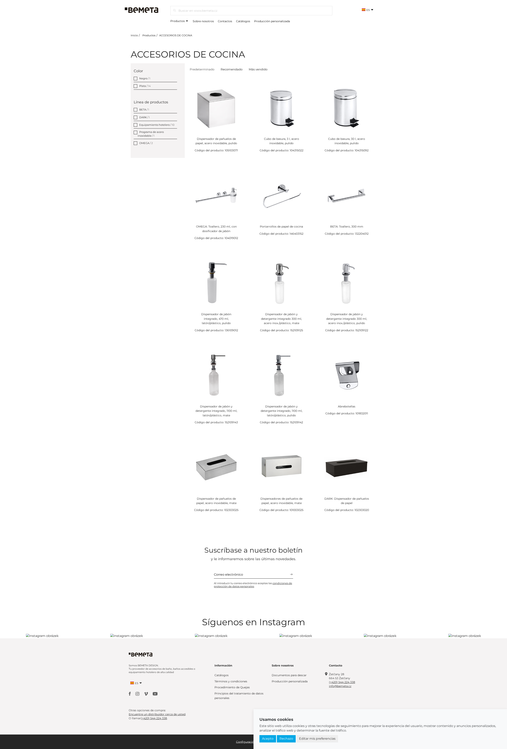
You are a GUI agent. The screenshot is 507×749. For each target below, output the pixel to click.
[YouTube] (155, 693)
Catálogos (243, 21)
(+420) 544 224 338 (342, 682)
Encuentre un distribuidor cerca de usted (157, 714)
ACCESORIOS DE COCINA (175, 35)
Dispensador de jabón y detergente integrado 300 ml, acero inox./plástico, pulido (346, 318)
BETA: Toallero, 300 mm (346, 226)
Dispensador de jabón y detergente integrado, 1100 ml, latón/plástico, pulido (281, 411)
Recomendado (231, 69)
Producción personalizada (272, 21)
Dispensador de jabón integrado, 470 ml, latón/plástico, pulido (216, 318)
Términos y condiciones (230, 681)
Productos (178, 21)
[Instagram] (137, 693)
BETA (144, 109)
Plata (145, 85)
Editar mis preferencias (317, 738)
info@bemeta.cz (340, 686)
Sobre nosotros (203, 21)
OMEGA (146, 143)
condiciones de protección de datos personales (253, 585)
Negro (144, 78)
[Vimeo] (146, 693)
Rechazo (286, 738)
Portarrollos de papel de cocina (281, 226)
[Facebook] (130, 693)
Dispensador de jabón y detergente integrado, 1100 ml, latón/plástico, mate (216, 411)
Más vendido (258, 69)
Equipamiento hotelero (156, 124)
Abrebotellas (346, 406)
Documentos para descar (289, 675)
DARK (144, 117)
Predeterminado (202, 69)
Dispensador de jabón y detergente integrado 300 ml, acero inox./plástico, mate (281, 318)
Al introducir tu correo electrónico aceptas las (253, 585)
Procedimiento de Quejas (232, 687)
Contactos (225, 21)
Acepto (268, 738)
